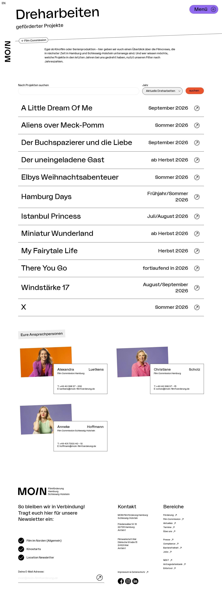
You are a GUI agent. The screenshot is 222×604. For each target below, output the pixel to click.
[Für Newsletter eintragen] (99, 577)
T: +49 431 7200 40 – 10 (70, 444)
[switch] (39, 541)
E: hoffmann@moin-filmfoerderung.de (76, 446)
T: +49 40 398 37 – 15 (165, 386)
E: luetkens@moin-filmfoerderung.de (76, 389)
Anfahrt (122, 530)
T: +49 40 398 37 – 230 (69, 386)
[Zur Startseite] (8, 51)
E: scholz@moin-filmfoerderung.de (171, 389)
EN (3, 3)
